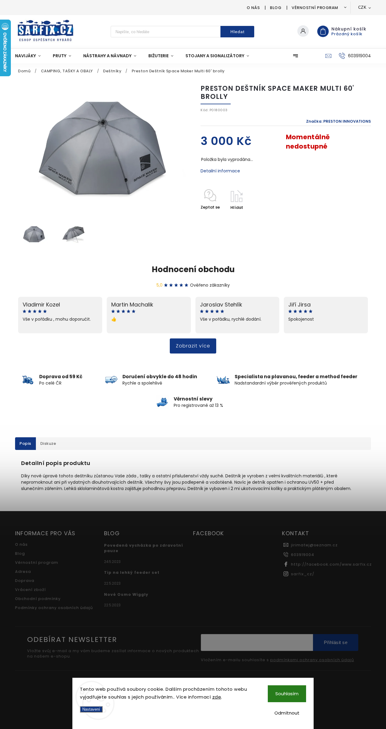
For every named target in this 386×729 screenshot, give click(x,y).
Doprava (24, 580)
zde (216, 697)
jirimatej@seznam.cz (314, 545)
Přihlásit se (335, 642)
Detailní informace (220, 171)
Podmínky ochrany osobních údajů (54, 607)
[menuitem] (31, 55)
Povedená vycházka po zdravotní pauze (143, 548)
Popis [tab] (25, 443)
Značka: (338, 121)
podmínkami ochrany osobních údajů (312, 660)
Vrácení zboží (30, 589)
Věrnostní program (315, 8)
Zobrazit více (193, 345)
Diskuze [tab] (48, 443)
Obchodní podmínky (38, 598)
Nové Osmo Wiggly (126, 594)
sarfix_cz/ (302, 574)
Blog (275, 8)
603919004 (302, 554)
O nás (253, 8)
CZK (362, 7)
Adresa (23, 571)
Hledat (237, 31)
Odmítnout (286, 713)
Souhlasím (287, 693)
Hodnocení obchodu (193, 269)
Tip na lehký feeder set (132, 572)
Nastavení (91, 709)
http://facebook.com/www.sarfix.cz (331, 564)
